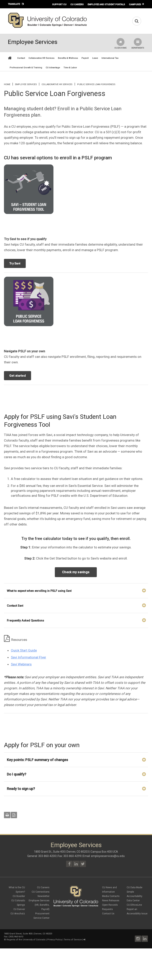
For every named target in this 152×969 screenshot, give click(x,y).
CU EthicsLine (134, 904)
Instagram (138, 939)
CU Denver (19, 909)
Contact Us (108, 913)
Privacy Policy (54, 939)
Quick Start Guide (24, 650)
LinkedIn (145, 939)
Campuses (135, 4)
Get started (17, 375)
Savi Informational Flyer (28, 657)
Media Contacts (111, 896)
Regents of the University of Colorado (26, 939)
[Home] (47, 27)
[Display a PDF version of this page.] (14, 815)
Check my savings (75, 572)
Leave (95, 58)
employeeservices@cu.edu (108, 856)
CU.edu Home (120, 48)
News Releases (110, 900)
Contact (21, 58)
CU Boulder (19, 896)
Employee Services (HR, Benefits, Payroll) (39, 905)
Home (7, 84)
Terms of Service (73, 939)
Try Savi (14, 263)
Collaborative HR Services (41, 58)
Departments (137, 48)
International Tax (110, 58)
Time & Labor (70, 67)
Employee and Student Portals (106, 4)
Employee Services (26, 84)
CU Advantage (53, 67)
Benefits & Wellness (68, 58)
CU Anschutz (17, 913)
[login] (84, 939)
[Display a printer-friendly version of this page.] (7, 815)
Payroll (85, 58)
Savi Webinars (21, 664)
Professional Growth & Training (26, 67)
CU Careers (77, 4)
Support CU (59, 4)
